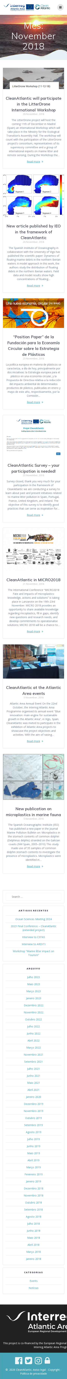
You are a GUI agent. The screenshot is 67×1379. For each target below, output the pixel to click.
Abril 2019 (33, 1160)
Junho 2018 (33, 1230)
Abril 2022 (33, 1040)
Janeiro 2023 (33, 998)
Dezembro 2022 (33, 1005)
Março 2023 (33, 991)
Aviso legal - (40, 1369)
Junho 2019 (33, 1146)
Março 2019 (33, 1167)
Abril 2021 (33, 1090)
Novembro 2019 (33, 1111)
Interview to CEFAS (33, 937)
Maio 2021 (33, 1082)
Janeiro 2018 (33, 1259)
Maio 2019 (33, 1153)
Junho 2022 (33, 1033)
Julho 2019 (33, 1139)
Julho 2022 (33, 1026)
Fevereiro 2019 (34, 1174)
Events (34, 1281)
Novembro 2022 (33, 1012)
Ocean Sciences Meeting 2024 (33, 919)
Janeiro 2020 (33, 1097)
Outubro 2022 (33, 1019)
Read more (33, 161)
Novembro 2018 (33, 1195)
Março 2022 (33, 1047)
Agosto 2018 (33, 1216)
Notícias (34, 1288)
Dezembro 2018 (33, 1188)
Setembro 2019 (33, 1125)
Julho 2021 (33, 1068)
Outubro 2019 (33, 1118)
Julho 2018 (33, 1223)
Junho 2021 (33, 1075)
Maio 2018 (33, 1237)
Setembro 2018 (33, 1209)
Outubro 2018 (33, 1202)
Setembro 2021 (33, 1061)
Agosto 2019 (33, 1132)
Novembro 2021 (33, 1054)
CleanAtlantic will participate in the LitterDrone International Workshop (33, 104)
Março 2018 (33, 1252)
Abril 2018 (33, 1244)
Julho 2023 (33, 977)
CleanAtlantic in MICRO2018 (33, 579)
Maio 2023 (33, 984)
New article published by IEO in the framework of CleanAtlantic (34, 232)
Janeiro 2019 (33, 1181)
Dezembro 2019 (33, 1104)
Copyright (54, 1369)
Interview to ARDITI (33, 944)
